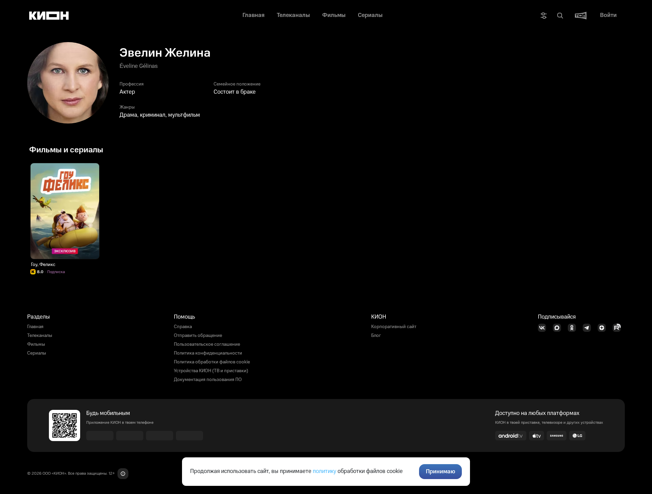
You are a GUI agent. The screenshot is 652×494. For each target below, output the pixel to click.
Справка (183, 327)
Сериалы (36, 353)
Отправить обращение (198, 335)
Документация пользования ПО (208, 380)
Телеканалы (39, 335)
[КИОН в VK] (544, 328)
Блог (376, 335)
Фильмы (36, 344)
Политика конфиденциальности (208, 353)
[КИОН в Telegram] (589, 328)
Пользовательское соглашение (207, 344)
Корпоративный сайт (393, 327)
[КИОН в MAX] (559, 328)
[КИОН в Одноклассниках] (574, 328)
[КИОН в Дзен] (604, 328)
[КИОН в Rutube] (619, 328)
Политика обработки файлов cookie (212, 362)
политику (324, 471)
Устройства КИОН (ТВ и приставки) (211, 371)
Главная (35, 327)
